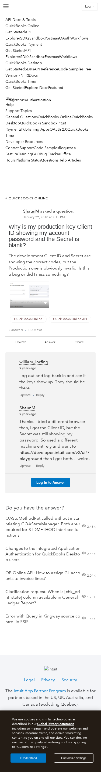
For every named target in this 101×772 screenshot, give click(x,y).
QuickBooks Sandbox (38, 123)
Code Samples (70, 69)
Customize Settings (73, 758)
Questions (49, 160)
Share (79, 342)
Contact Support (19, 147)
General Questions (21, 116)
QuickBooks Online (55, 116)
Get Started (15, 32)
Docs (33, 75)
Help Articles (69, 160)
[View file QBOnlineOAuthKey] (29, 295)
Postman (52, 38)
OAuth (64, 38)
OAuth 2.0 (58, 129)
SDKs (24, 38)
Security (69, 679)
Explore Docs (36, 87)
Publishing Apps (35, 129)
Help (9, 104)
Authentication (38, 100)
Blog (9, 98)
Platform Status (28, 160)
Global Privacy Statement (55, 724)
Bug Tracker (50, 154)
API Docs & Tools (20, 19)
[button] (45, 303)
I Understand (28, 758)
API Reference (46, 69)
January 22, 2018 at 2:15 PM (44, 217)
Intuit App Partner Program (40, 690)
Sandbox (37, 38)
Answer (49, 342)
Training (25, 154)
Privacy (48, 679)
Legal (29, 679)
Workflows (79, 38)
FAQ (36, 154)
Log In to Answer (50, 482)
